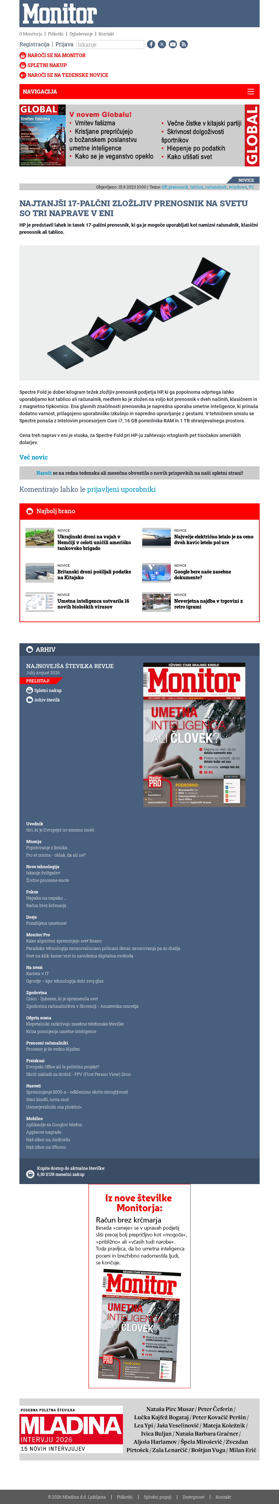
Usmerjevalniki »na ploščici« (54, 1107)
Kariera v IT (37, 973)
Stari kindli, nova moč (47, 1099)
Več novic (33, 457)
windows (238, 187)
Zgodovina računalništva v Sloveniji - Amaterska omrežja (82, 1006)
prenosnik (178, 187)
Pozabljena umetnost (46, 923)
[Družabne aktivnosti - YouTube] (171, 44)
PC (251, 187)
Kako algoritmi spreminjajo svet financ (64, 940)
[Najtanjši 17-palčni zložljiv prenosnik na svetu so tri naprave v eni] (139, 312)
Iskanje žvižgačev (43, 872)
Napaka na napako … (46, 898)
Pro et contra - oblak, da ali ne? (55, 855)
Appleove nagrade (43, 1132)
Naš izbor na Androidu (48, 1139)
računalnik (216, 187)
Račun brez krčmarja (46, 905)
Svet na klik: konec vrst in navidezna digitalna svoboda (79, 955)
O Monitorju (30, 33)
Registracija (34, 44)
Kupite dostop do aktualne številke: (71, 1168)
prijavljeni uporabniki (121, 489)
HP (164, 187)
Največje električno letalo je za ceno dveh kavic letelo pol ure (213, 539)
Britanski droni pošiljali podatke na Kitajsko (94, 574)
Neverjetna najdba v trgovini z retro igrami (208, 604)
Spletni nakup (47, 65)
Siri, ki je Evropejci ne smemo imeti (60, 829)
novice (246, 180)
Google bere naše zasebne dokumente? (202, 574)
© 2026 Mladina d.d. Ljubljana (77, 1497)
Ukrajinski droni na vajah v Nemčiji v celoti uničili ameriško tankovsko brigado (94, 542)
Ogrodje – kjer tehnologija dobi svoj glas (64, 981)
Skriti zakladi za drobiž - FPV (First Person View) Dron (78, 1074)
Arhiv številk (47, 699)
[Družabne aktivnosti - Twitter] (160, 44)
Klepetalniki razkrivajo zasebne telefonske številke (75, 1023)
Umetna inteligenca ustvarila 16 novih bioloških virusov (93, 604)
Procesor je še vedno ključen (53, 1049)
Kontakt (106, 33)
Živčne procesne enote (47, 880)
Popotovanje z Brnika (46, 847)
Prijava (64, 44)
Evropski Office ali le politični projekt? (62, 1066)
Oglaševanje (81, 33)
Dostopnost (193, 1497)
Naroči (44, 473)
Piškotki (56, 33)
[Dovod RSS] (182, 44)
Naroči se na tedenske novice (68, 75)
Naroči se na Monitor (57, 55)
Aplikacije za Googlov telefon (54, 1124)
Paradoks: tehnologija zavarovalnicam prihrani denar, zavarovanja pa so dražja (103, 948)
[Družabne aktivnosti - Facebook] (149, 44)
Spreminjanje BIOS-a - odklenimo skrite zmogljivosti (77, 1092)
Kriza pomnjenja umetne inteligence (61, 1031)
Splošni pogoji (157, 1497)
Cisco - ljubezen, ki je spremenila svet (62, 998)
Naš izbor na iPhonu (46, 1147)
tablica (196, 187)
